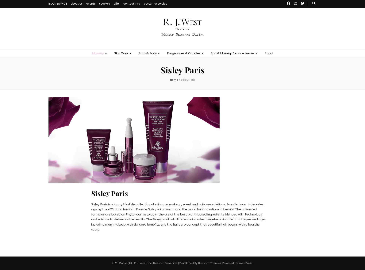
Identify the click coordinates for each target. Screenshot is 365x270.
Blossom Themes (209, 263)
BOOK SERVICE (57, 4)
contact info (131, 4)
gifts (117, 4)
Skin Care (121, 53)
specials (104, 4)
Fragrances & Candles (183, 53)
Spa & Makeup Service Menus (232, 53)
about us (77, 4)
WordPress (245, 263)
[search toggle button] (313, 3)
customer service (155, 4)
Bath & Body (148, 53)
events (90, 4)
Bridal (269, 53)
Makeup (98, 53)
